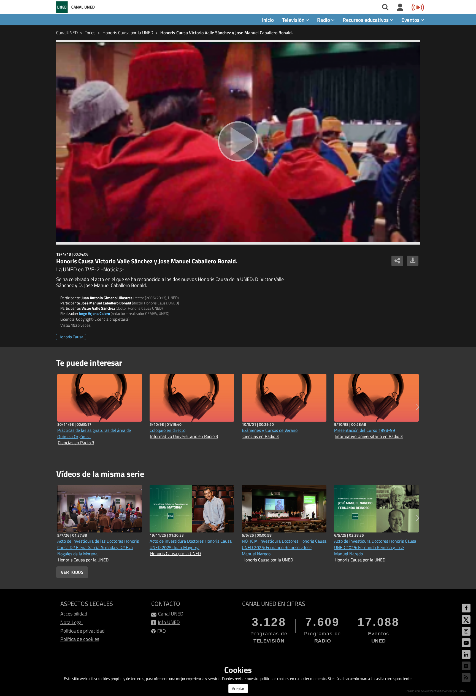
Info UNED (169, 622)
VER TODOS (72, 572)
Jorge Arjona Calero (94, 313)
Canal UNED (170, 613)
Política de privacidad (82, 631)
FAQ (161, 631)
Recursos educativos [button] (366, 20)
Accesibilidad (73, 613)
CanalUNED (67, 32)
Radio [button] (324, 20)
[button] (417, 407)
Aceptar (238, 688)
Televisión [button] (293, 20)
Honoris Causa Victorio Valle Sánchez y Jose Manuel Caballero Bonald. (226, 32)
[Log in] (400, 7)
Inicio (268, 20)
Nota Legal (71, 622)
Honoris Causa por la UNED (127, 32)
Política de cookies (79, 639)
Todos (90, 32)
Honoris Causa (70, 337)
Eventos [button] (411, 20)
